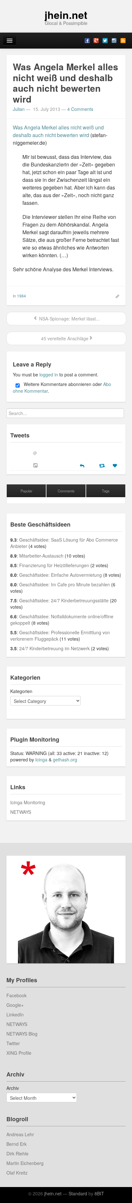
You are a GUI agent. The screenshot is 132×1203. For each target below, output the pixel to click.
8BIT (99, 1193)
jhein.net (66, 14)
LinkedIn (15, 1014)
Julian (19, 109)
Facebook (16, 995)
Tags (106, 490)
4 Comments (80, 109)
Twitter (13, 1043)
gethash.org (65, 759)
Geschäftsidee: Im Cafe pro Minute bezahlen (64, 584)
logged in (48, 374)
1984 (21, 295)
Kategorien (21, 691)
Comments (66, 490)
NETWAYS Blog (21, 1033)
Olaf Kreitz (17, 1172)
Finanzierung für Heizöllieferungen (54, 565)
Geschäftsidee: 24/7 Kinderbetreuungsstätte (64, 600)
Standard (78, 1193)
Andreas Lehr (20, 1134)
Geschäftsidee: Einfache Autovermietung (60, 575)
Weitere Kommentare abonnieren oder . (62, 387)
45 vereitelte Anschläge (64, 338)
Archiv (12, 1088)
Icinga (41, 759)
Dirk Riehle (17, 1153)
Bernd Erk (16, 1144)
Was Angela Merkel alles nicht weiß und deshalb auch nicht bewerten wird (58, 131)
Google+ (15, 1005)
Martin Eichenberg (25, 1163)
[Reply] (82, 465)
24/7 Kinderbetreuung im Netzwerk (54, 648)
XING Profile (18, 1053)
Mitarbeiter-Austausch (41, 555)
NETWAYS (20, 812)
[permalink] (115, 295)
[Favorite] (116, 465)
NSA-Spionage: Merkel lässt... (69, 318)
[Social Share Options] (36, 465)
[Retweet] (102, 465)
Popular (26, 490)
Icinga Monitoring (27, 802)
